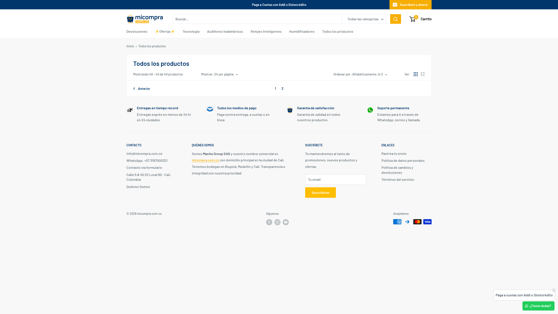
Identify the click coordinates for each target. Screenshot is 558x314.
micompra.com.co (205, 160)
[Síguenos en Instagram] (277, 222)
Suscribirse (320, 192)
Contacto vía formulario (144, 167)
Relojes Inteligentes (266, 31)
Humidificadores (302, 31)
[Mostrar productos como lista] (423, 74)
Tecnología (191, 31)
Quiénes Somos (138, 186)
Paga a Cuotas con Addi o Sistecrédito (279, 5)
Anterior (144, 88)
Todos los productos (337, 31)
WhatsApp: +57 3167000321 (147, 160)
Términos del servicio (397, 179)
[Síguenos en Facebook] (269, 222)
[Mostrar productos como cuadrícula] (416, 74)
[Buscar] (395, 19)
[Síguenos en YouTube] (286, 222)
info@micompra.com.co (144, 153)
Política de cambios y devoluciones (397, 169)
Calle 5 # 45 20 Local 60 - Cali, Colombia (148, 176)
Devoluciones (136, 31)
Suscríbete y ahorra (414, 5)
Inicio (130, 46)
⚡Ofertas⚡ (165, 31)
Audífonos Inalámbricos (225, 31)
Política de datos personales (403, 160)
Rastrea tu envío (394, 153)
